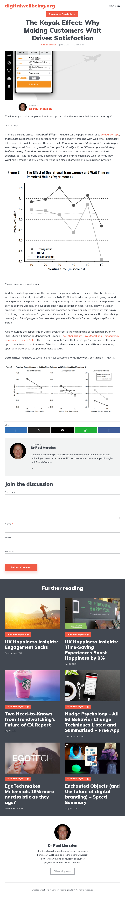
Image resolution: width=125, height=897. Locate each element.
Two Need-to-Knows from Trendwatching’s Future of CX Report (30, 719)
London (55, 890)
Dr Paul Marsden (43, 448)
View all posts (62, 871)
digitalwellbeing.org (30, 6)
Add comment (48, 44)
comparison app (110, 134)
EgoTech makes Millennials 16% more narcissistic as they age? (29, 794)
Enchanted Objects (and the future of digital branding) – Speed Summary (92, 794)
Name (9, 524)
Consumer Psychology (62, 14)
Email (9, 537)
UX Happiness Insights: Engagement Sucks (31, 644)
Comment (10, 492)
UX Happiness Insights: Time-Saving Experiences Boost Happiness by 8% (91, 650)
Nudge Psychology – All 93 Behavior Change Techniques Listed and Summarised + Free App (92, 722)
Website (9, 551)
